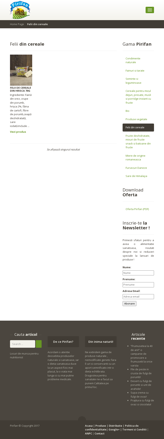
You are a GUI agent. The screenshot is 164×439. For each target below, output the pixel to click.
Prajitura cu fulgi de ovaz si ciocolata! (142, 402)
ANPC (88, 433)
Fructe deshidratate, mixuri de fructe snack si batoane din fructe (138, 141)
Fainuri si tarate (135, 70)
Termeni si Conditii (134, 429)
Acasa (89, 425)
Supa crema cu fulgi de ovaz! (140, 394)
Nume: (127, 267)
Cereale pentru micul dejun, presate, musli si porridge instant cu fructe (138, 96)
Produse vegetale (136, 119)
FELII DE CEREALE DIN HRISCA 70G (20, 89)
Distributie (115, 425)
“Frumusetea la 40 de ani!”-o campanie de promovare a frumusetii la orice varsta (141, 355)
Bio (127, 111)
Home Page (17, 24)
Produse (100, 425)
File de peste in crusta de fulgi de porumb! (141, 373)
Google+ (114, 429)
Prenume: (129, 279)
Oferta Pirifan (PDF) (137, 209)
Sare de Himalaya (136, 176)
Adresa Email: (131, 291)
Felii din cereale (135, 127)
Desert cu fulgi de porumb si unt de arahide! (141, 385)
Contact (99, 433)
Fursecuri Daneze (136, 168)
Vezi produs (18, 132)
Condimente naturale (133, 60)
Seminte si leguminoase (133, 80)
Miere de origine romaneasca (135, 157)
